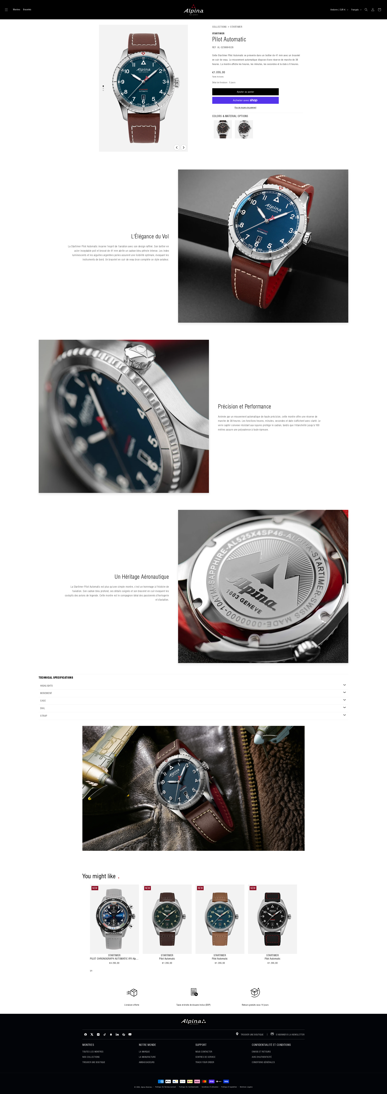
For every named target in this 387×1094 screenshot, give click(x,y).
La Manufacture (147, 1057)
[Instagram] (98, 1034)
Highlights (46, 685)
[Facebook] (85, 1034)
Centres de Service (205, 1057)
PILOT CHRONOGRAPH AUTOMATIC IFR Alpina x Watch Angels (114, 958)
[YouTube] (130, 1034)
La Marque (144, 1051)
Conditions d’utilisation (210, 1087)
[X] (92, 1034)
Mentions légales (246, 1087)
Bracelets (27, 9)
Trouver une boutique (252, 1034)
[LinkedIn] (117, 1034)
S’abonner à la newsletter (290, 1034)
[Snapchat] (111, 1034)
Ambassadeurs (147, 1062)
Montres (16, 9)
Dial (42, 708)
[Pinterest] (123, 1034)
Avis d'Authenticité (262, 1057)
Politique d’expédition (229, 1087)
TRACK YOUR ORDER (204, 1062)
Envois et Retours (261, 1051)
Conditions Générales (263, 1062)
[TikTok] (104, 1034)
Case (43, 700)
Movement (46, 693)
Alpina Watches (146, 1087)
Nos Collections (91, 1057)
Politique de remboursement (165, 1087)
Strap (43, 715)
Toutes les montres (93, 1051)
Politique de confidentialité (189, 1087)
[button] (6, 9)
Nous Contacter (203, 1051)
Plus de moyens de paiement (245, 107)
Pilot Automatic (167, 958)
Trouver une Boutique (93, 1062)
